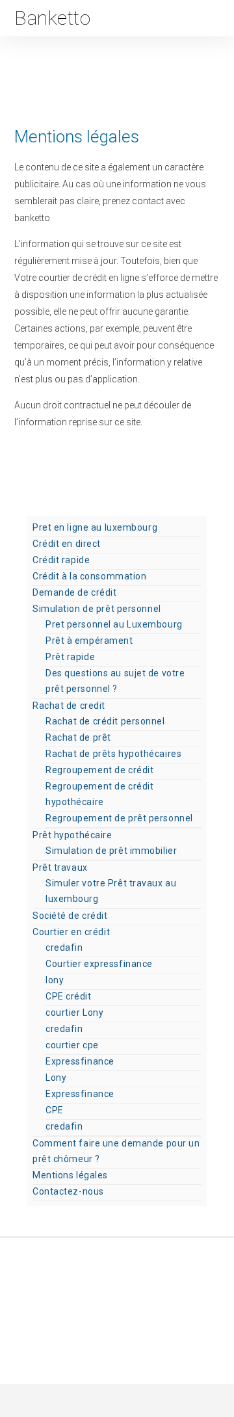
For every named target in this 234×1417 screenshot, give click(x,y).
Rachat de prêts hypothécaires (113, 753)
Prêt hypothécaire (72, 835)
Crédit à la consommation (89, 576)
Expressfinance (80, 1061)
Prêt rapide (70, 657)
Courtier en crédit (71, 932)
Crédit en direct (66, 543)
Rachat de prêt (78, 737)
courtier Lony (74, 1012)
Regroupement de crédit (99, 770)
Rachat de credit (68, 705)
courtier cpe (72, 1045)
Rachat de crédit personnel (105, 721)
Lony (56, 1077)
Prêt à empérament (89, 640)
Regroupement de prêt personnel (119, 818)
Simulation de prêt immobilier (111, 850)
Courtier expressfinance (99, 964)
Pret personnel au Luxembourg (114, 624)
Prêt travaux (60, 867)
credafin (64, 947)
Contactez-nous (68, 1191)
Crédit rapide (61, 560)
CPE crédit (69, 996)
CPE (55, 1110)
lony (55, 980)
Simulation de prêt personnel (96, 608)
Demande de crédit (74, 592)
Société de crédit (70, 915)
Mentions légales (70, 1175)
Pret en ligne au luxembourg (94, 527)
